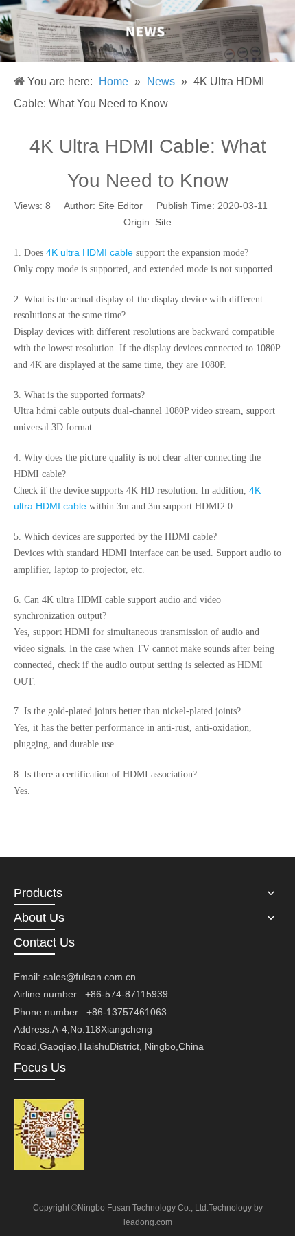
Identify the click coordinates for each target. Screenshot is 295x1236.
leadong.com (147, 1222)
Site (163, 222)
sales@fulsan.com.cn (89, 976)
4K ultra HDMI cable (89, 252)
